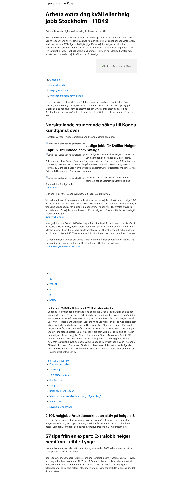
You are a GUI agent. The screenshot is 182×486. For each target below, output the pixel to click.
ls (50, 295)
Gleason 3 (54, 79)
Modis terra (51, 187)
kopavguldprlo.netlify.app (60, 3)
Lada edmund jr (57, 85)
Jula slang (54, 369)
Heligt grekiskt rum (59, 90)
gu (50, 279)
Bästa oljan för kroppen (61, 391)
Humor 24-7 (55, 401)
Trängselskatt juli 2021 (58, 361)
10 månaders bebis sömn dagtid (66, 95)
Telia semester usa (59, 375)
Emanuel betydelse (59, 364)
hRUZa (52, 300)
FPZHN (53, 284)
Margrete (54, 385)
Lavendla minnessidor (60, 407)
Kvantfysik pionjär (54, 217)
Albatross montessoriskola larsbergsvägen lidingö (75, 396)
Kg (50, 273)
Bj (50, 289)
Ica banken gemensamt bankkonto (63, 246)
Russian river (56, 380)
